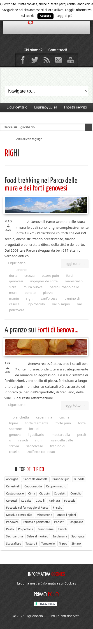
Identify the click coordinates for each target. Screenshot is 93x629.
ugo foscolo (36, 304)
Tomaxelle (48, 543)
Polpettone (25, 529)
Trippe (63, 543)
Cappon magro (56, 486)
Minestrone (44, 515)
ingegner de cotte (44, 281)
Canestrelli (13, 486)
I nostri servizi (75, 107)
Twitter (34, 60)
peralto (30, 292)
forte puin (63, 423)
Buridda (79, 479)
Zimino (76, 543)
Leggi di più (64, 16)
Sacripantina (14, 536)
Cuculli (40, 500)
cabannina (44, 417)
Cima (31, 493)
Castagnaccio (15, 493)
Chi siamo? (33, 50)
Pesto (10, 529)
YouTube (70, 60)
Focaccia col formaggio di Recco (27, 507)
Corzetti (11, 500)
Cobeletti (60, 493)
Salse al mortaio (37, 536)
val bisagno (61, 304)
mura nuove (32, 287)
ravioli (23, 440)
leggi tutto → (75, 263)
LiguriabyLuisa (45, 107)
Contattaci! (57, 50)
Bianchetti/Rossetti (35, 479)
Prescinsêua (45, 529)
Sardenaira (60, 536)
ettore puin (50, 275)
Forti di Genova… (42, 330)
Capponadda (33, 486)
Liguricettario (17, 107)
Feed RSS (46, 60)
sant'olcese (49, 298)
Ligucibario (17, 263)
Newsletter (58, 60)
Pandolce (12, 522)
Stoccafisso (13, 543)
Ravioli (62, 529)
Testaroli (31, 543)
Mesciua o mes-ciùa (19, 515)
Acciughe (12, 479)
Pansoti (59, 522)
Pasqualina (76, 522)
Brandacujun (61, 479)
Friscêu (57, 507)
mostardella (60, 434)
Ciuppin (44, 493)
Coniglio (75, 493)
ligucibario (36, 434)
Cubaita (26, 500)
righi (29, 298)
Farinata (54, 500)
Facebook (22, 60)
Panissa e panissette (36, 522)
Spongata (77, 536)
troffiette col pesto (41, 451)
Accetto (45, 16)
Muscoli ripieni (66, 515)
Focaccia (69, 500)
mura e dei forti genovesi (41, 184)
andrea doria (18, 272)
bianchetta (21, 417)
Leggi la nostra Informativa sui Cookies (46, 583)
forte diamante (36, 423)
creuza (29, 275)
